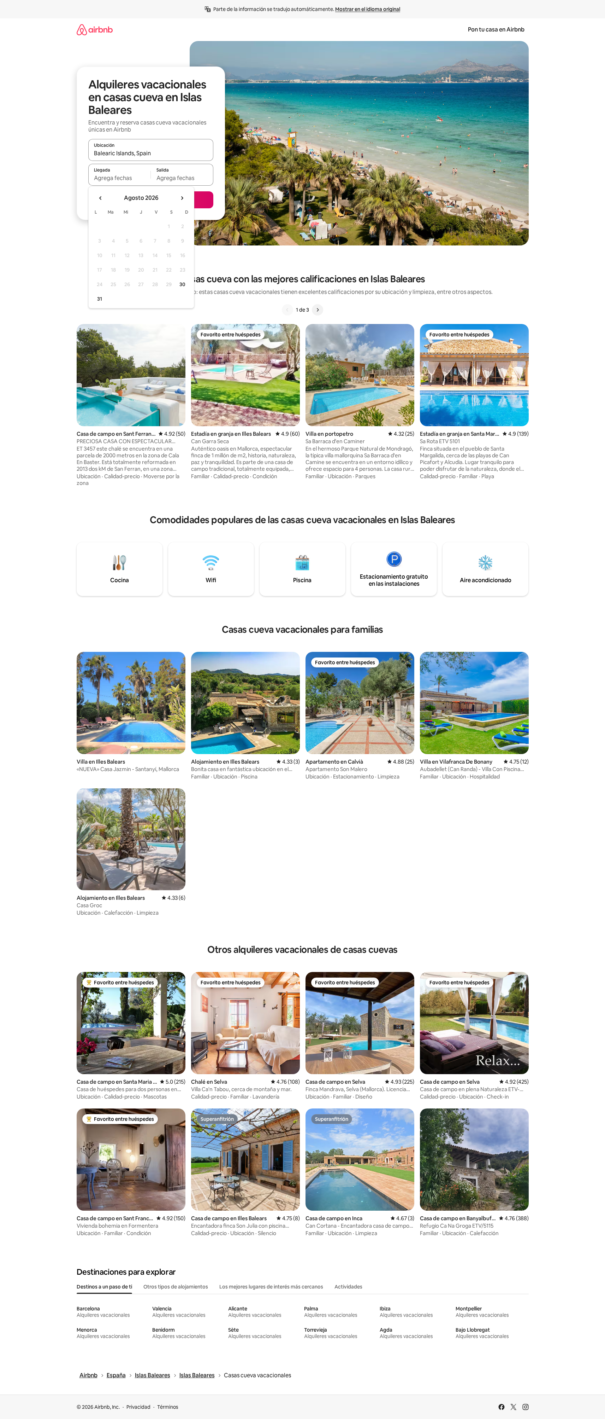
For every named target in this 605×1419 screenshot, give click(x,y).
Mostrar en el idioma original (367, 9)
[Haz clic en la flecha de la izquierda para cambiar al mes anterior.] (101, 198)
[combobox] (151, 153)
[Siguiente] (317, 309)
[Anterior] (287, 309)
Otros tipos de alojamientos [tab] (175, 1287)
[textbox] (119, 178)
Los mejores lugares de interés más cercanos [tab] (271, 1287)
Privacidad (138, 1407)
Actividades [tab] (348, 1287)
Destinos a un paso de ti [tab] (104, 1287)
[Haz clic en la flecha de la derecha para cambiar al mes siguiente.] (182, 198)
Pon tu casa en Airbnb (496, 29)
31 (99, 299)
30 (182, 284)
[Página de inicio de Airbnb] (95, 29)
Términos (167, 1407)
